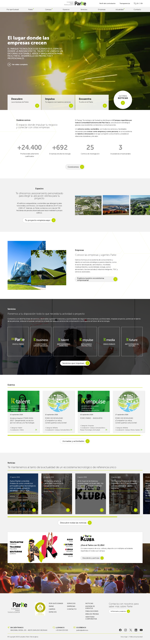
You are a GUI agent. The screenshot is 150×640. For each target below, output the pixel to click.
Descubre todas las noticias (73, 522)
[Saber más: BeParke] (18, 346)
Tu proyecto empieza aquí (37, 220)
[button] (146, 205)
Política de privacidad (136, 637)
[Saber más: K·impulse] (86, 347)
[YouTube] (141, 630)
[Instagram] (125, 630)
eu (138, 3)
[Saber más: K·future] (132, 347)
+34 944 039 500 (62, 630)
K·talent (20, 428)
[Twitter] (130, 630)
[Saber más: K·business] (41, 347)
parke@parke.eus (82, 630)
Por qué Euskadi (13, 9)
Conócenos (73, 167)
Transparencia (124, 3)
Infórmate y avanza (118, 611)
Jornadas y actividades (73, 441)
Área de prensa (92, 614)
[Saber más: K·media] (109, 346)
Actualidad (119, 9)
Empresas (101, 9)
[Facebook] (120, 630)
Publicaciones (91, 611)
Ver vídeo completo (20, 64)
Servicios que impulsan (73, 363)
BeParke (55, 428)
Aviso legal (124, 637)
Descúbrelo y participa (90, 558)
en (141, 3)
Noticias (12, 496)
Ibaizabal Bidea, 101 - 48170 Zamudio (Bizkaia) (28, 630)
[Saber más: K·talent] (64, 347)
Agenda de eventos (90, 607)
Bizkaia (46, 491)
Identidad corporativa (91, 618)
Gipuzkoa (86, 494)
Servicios (84, 9)
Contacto (137, 9)
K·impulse (91, 425)
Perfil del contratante (107, 3)
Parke (30, 9)
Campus (48, 9)
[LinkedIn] (136, 630)
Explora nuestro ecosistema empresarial (90, 279)
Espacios (66, 9)
